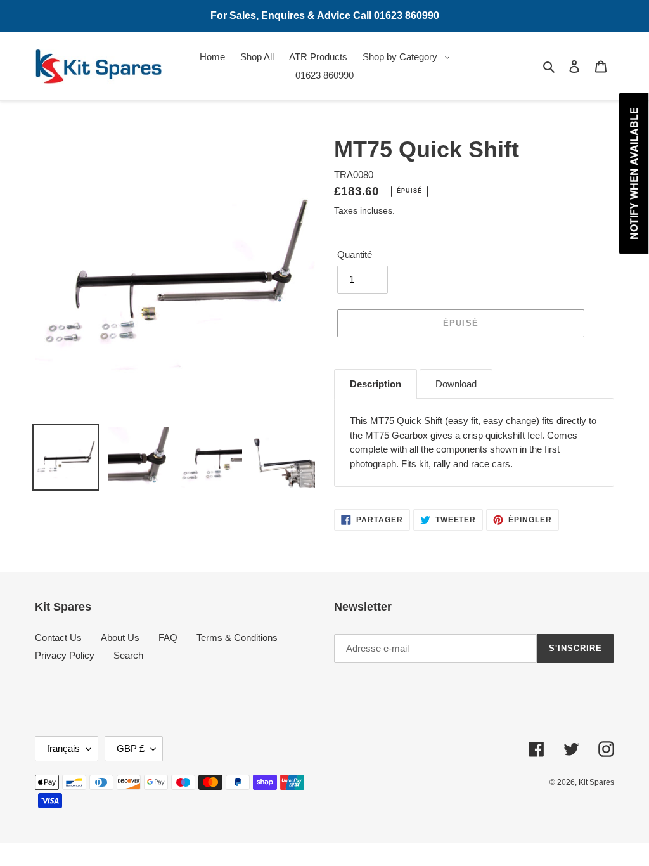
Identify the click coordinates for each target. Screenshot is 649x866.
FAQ (167, 637)
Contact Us (58, 637)
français (63, 748)
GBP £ (131, 748)
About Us (120, 637)
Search (128, 655)
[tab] (375, 384)
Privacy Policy (64, 655)
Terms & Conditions (237, 637)
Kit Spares (596, 782)
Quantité (354, 254)
